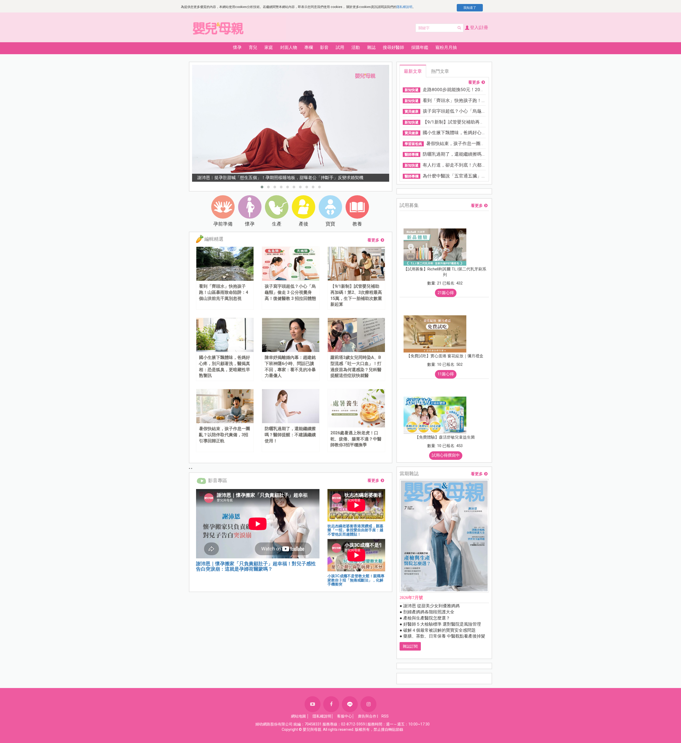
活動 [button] (355, 47)
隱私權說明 (404, 7)
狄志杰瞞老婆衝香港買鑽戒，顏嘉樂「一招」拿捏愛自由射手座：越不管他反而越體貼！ (355, 530)
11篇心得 (446, 374)
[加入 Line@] (350, 704)
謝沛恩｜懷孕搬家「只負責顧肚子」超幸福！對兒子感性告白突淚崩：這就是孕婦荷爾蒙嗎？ (256, 566)
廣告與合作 (367, 716)
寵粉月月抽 (446, 47)
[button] (262, 187)
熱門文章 (440, 71)
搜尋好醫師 (393, 47)
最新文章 (413, 71)
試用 (340, 47)
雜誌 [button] (371, 47)
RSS (385, 716)
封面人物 (288, 47)
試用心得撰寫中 (446, 455)
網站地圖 (298, 716)
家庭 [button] (268, 47)
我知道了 (469, 8)
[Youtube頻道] (313, 704)
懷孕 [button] (237, 47)
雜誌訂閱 (410, 646)
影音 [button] (324, 47)
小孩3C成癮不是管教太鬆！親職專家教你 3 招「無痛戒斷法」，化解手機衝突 (355, 580)
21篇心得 (446, 292)
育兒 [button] (253, 47)
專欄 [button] (308, 47)
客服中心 (344, 716)
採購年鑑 (419, 47)
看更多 (373, 240)
